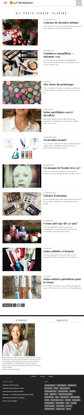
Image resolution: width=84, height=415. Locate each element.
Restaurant (76, 400)
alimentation (72, 385)
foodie (56, 388)
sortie (47, 400)
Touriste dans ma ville (65, 394)
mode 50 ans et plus (57, 400)
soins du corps (49, 406)
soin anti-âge (60, 409)
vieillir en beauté (50, 385)
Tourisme (68, 400)
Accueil (42, 376)
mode (46, 394)
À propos (33, 376)
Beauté (68, 409)
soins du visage (62, 391)
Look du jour (60, 406)
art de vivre (48, 388)
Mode (57, 397)
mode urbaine (60, 403)
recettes (69, 406)
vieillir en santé (64, 388)
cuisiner (73, 403)
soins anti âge (49, 397)
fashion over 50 (49, 409)
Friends (50, 376)
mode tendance (75, 397)
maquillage (53, 394)
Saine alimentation (50, 391)
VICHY (67, 403)
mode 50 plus (64, 397)
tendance (72, 391)
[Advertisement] (59, 337)
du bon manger (61, 385)
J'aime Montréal (49, 403)
